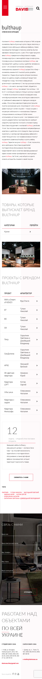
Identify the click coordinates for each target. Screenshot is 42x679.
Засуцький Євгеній (31, 492)
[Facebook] (13, 673)
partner (5, 492)
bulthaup (12, 41)
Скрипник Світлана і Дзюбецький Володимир (22, 498)
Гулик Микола (16, 492)
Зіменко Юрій (9, 494)
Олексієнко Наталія (11, 496)
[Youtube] (18, 673)
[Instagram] (15, 673)
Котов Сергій (21, 494)
